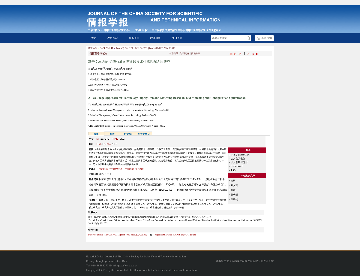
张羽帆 (234, 199)
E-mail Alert (237, 166)
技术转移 (103, 169)
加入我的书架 (238, 158)
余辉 (233, 180)
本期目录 (173, 53)
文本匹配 (129, 169)
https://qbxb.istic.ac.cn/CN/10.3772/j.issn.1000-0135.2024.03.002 (117, 234)
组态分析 (139, 169)
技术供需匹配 (116, 169)
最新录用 (134, 38)
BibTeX (98, 144)
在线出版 (155, 38)
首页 (94, 38)
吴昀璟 (234, 194)
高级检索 (266, 38)
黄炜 (233, 190)
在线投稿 (112, 38)
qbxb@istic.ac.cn (127, 265)
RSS (233, 170)
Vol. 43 (109, 48)
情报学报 (92, 48)
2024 (102, 48)
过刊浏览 (177, 38)
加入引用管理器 (239, 162)
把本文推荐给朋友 (240, 154)
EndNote (107, 144)
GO (248, 38)
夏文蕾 (234, 185)
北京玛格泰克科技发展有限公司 (244, 260)
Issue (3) (120, 48)
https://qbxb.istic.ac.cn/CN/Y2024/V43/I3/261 (175, 234)
